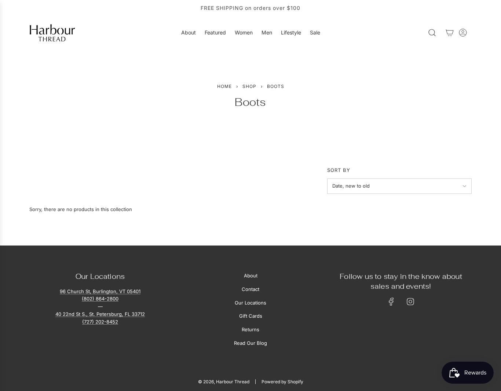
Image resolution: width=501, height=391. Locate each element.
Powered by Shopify (282, 381)
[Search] (432, 32)
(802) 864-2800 (100, 299)
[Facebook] (391, 301)
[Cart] (449, 32)
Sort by (338, 170)
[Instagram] (410, 301)
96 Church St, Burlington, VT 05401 (100, 291)
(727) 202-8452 (100, 322)
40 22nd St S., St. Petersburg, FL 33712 (100, 314)
